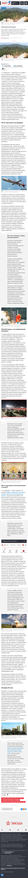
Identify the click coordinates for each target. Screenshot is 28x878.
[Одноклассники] (24, 809)
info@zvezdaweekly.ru (9, 851)
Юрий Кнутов (6, 38)
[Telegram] (26, 809)
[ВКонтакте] (21, 809)
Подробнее (9, 865)
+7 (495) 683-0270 (7, 853)
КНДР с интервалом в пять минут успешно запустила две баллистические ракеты (13, 493)
